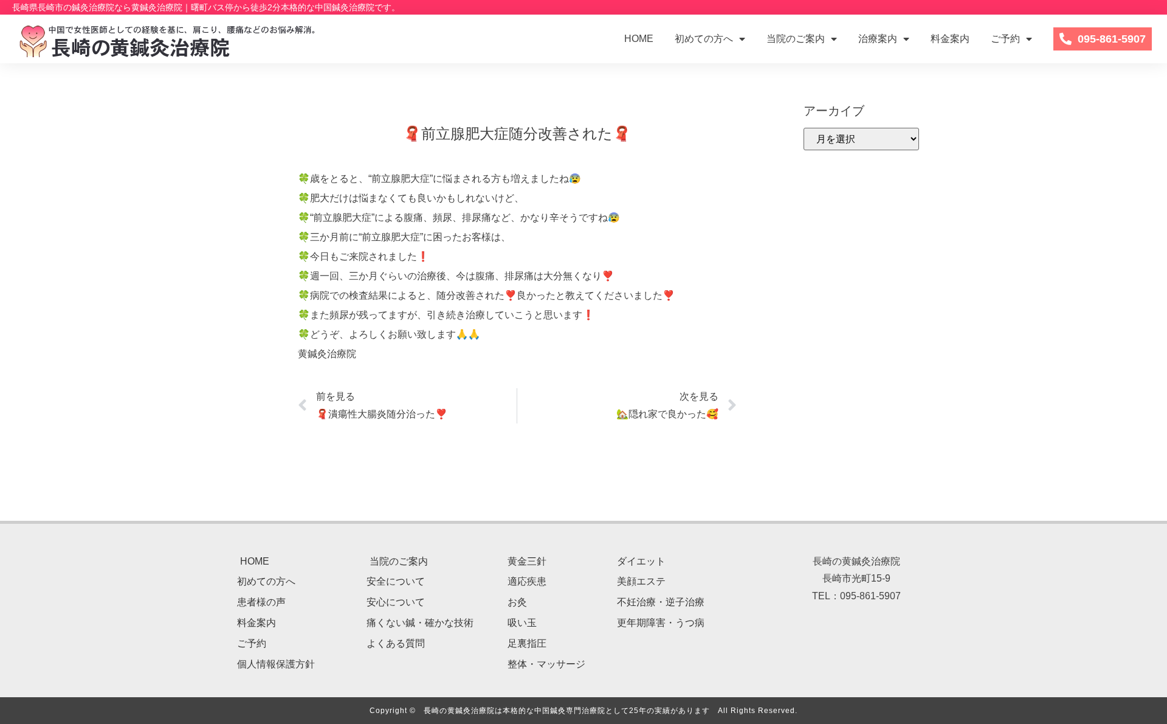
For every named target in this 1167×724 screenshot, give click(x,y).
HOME (638, 38)
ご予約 (1005, 38)
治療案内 (877, 38)
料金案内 (950, 38)
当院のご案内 (795, 38)
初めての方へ (704, 38)
